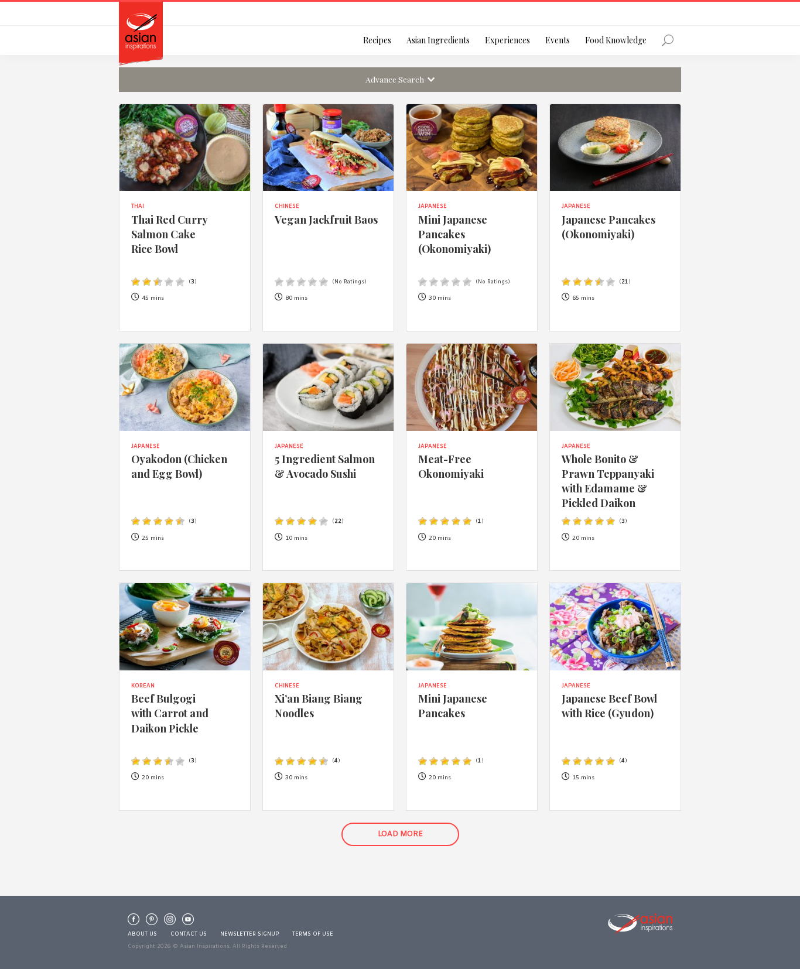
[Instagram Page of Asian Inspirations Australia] (170, 922)
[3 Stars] (157, 282)
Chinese (287, 206)
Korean (143, 686)
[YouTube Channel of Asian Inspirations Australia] (188, 922)
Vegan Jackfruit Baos (326, 219)
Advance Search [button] (396, 79)
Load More (400, 834)
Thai (137, 206)
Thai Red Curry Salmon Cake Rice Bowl (169, 234)
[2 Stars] (146, 282)
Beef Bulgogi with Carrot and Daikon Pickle (169, 712)
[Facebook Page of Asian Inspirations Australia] (133, 922)
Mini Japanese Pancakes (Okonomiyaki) (454, 234)
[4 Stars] (169, 282)
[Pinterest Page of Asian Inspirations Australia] (152, 922)
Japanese (432, 206)
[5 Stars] (180, 282)
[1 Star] (135, 282)
